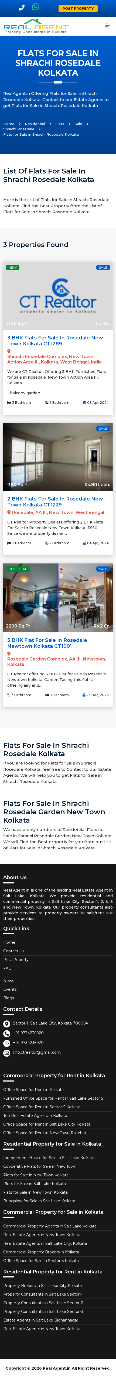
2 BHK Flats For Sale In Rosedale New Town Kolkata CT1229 (55, 502)
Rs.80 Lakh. (97, 484)
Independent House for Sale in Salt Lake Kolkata (48, 1157)
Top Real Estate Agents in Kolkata (35, 1115)
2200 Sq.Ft (18, 626)
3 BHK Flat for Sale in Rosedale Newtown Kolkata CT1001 (47, 643)
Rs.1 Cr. (102, 323)
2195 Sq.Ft (17, 323)
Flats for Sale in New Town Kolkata (35, 1192)
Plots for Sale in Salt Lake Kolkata (34, 1183)
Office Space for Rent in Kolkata (33, 1089)
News (8, 980)
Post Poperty (16, 959)
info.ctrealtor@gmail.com (37, 1052)
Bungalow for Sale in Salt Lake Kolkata (39, 1201)
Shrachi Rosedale (19, 129)
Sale (78, 124)
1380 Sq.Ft (17, 484)
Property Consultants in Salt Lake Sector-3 (43, 1311)
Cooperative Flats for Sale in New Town (39, 1166)
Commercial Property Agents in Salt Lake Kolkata (50, 1226)
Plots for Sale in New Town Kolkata (36, 1175)
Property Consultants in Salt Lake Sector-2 (43, 1302)
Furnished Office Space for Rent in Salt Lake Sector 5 (53, 1098)
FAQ (7, 968)
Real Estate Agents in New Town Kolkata (41, 1234)
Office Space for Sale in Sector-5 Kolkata (41, 1260)
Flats (59, 124)
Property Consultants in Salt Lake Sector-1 (43, 1294)
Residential (35, 124)
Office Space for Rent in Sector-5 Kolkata (41, 1107)
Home (9, 124)
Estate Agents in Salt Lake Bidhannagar (40, 1320)
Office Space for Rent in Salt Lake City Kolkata (46, 1124)
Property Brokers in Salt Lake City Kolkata (42, 1285)
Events (9, 989)
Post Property (78, 8)
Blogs (8, 998)
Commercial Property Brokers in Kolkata (41, 1252)
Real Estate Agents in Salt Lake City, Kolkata (45, 1243)
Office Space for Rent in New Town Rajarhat (44, 1132)
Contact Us (13, 951)
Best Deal (18, 569)
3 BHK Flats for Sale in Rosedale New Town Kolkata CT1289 (55, 341)
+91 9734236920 (28, 1032)
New (13, 267)
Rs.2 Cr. (102, 626)
